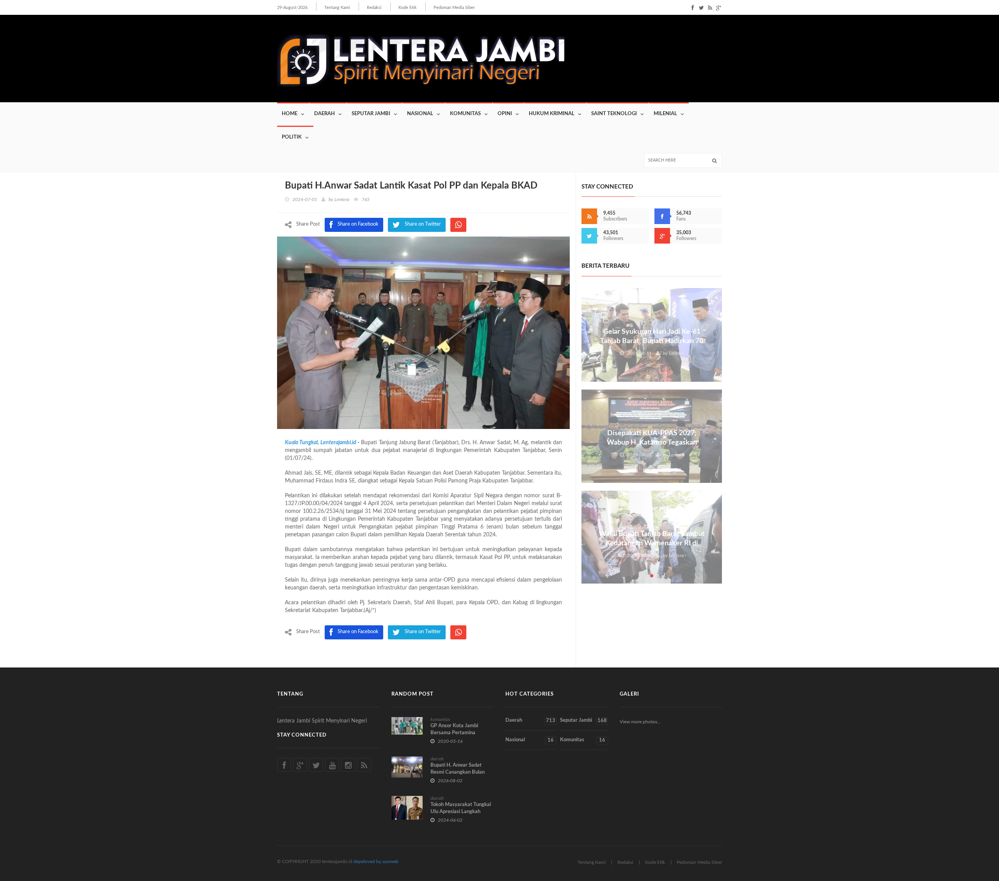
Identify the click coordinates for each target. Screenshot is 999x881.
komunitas (440, 719)
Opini (505, 113)
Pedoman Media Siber (454, 7)
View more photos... (640, 721)
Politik (292, 137)
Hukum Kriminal (551, 113)
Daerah (324, 113)
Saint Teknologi (614, 113)
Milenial (665, 113)
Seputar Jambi (371, 113)
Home (289, 113)
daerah (437, 758)
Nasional (420, 113)
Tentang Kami (337, 7)
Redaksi (374, 7)
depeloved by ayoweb (376, 861)
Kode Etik (407, 7)
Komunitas (465, 113)
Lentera (341, 199)
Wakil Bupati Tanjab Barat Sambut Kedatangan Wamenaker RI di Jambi (652, 543)
